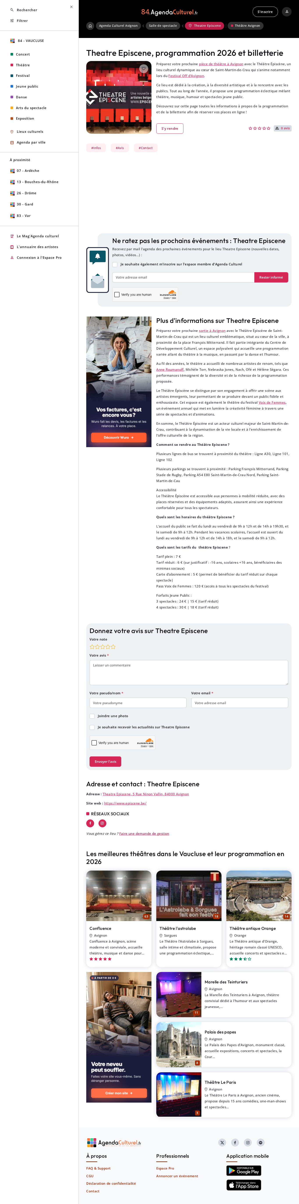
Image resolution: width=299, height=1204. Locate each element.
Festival (23, 75)
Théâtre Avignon (247, 26)
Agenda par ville (28, 142)
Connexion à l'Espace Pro (36, 257)
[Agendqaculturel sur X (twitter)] (222, 1142)
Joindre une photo (113, 716)
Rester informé (271, 277)
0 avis (285, 128)
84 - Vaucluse (30, 40)
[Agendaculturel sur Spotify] (261, 1142)
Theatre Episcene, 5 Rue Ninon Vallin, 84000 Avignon (146, 794)
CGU (89, 1176)
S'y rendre (170, 128)
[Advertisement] (189, 192)
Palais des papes (220, 1032)
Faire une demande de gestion (144, 833)
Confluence (100, 928)
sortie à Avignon (212, 330)
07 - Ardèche (28, 170)
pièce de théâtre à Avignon (221, 64)
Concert (23, 54)
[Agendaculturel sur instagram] (248, 1142)
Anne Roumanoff (170, 369)
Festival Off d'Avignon (186, 76)
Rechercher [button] (23, 10)
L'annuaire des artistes (34, 247)
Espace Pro (165, 1168)
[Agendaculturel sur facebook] (235, 1142)
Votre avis (98, 655)
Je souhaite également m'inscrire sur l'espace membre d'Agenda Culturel (181, 264)
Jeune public (27, 86)
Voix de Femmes (272, 402)
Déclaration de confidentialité (111, 1183)
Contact (92, 1191)
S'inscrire (265, 11)
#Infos (96, 148)
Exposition (25, 118)
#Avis (120, 148)
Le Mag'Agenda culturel (34, 236)
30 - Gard (25, 204)
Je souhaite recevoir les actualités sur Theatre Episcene (144, 727)
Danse (21, 97)
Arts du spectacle (31, 108)
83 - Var (24, 215)
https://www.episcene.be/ (125, 803)
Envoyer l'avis (105, 761)
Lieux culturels (26, 131)
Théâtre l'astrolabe (178, 928)
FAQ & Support (98, 1168)
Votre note (98, 639)
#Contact (146, 148)
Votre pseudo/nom (105, 693)
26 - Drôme (27, 193)
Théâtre (23, 65)
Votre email (201, 693)
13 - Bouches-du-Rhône (38, 182)
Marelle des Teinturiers (226, 981)
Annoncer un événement (177, 1176)
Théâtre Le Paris (220, 1082)
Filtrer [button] (19, 20)
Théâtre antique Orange (253, 928)
